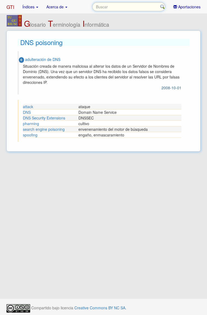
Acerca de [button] (55, 6)
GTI (10, 6)
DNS (27, 112)
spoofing (30, 135)
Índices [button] (29, 6)
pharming (31, 123)
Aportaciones (189, 6)
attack (28, 106)
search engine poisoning (44, 129)
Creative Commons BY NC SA (99, 307)
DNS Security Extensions (44, 118)
